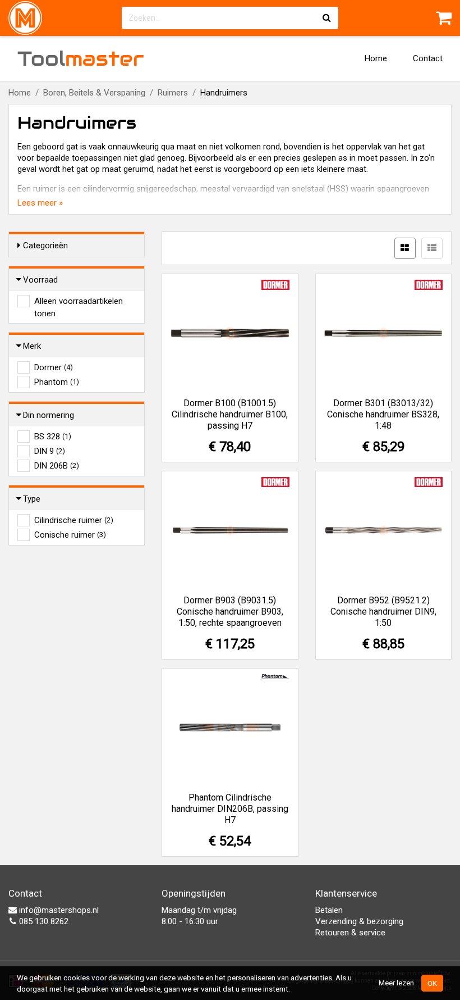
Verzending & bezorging (359, 921)
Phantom (56, 382)
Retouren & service (350, 933)
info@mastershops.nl (58, 910)
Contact (428, 58)
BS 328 (52, 436)
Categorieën (45, 245)
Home (376, 58)
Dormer (53, 367)
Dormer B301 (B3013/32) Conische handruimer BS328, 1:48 (383, 414)
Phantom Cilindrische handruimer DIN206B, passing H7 (230, 808)
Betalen (329, 910)
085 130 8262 (42, 921)
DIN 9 (49, 451)
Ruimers (173, 93)
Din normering (48, 415)
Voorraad (40, 280)
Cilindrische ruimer (73, 520)
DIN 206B (56, 466)
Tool (80, 58)
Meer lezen (396, 982)
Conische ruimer (70, 535)
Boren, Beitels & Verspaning (94, 93)
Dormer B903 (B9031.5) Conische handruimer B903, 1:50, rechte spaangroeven (230, 611)
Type (31, 499)
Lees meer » (40, 203)
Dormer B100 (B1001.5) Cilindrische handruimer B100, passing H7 (230, 414)
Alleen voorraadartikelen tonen (78, 301)
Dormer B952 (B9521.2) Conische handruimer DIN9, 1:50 (383, 611)
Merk (32, 346)
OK (432, 983)
